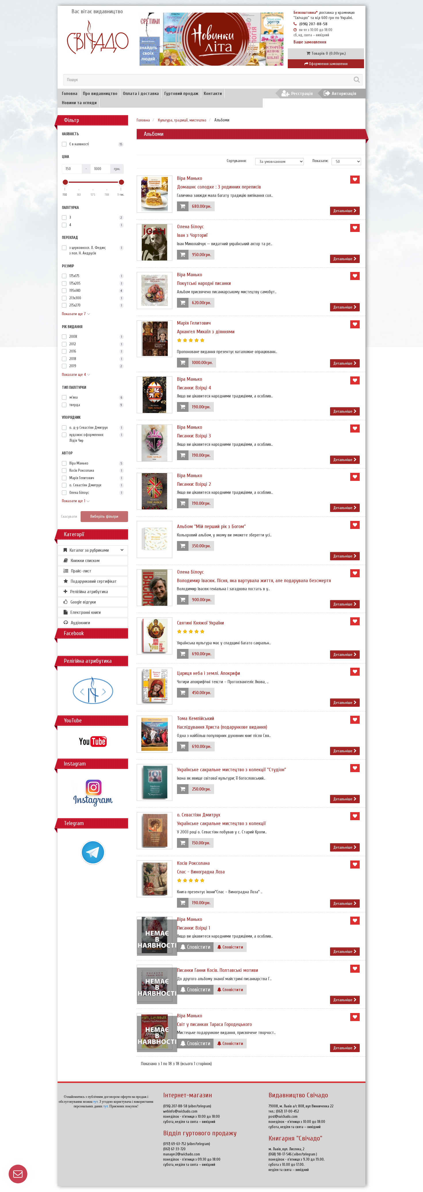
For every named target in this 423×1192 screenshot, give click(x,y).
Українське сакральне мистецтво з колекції (221, 823)
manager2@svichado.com (181, 1154)
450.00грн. (201, 692)
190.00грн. (201, 407)
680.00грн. (201, 206)
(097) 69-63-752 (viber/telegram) (186, 1144)
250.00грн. (201, 789)
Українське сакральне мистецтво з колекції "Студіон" (231, 770)
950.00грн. (201, 254)
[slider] (65, 182)
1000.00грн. (202, 362)
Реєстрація (302, 93)
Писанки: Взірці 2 (194, 484)
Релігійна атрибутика (89, 591)
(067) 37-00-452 (287, 1111)
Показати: (318, 160)
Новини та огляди (79, 102)
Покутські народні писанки (204, 283)
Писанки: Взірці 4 (194, 388)
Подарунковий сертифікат (94, 581)
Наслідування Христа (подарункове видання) (222, 727)
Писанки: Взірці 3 (194, 436)
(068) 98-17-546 (280, 1154)
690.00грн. (201, 654)
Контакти (213, 93)
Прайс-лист (81, 571)
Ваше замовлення (310, 42)
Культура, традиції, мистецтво (182, 120)
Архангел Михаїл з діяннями (206, 332)
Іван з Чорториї (192, 235)
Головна (69, 93)
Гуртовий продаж (181, 93)
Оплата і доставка (141, 93)
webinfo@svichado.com (180, 1111)
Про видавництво (100, 93)
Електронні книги (85, 612)
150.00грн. (201, 843)
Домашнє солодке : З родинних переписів (219, 187)
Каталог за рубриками (89, 550)
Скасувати (69, 516)
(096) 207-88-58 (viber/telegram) (187, 1106)
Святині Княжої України (200, 623)
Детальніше (343, 210)
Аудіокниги (80, 622)
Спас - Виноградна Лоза (201, 872)
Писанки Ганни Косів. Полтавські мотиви (217, 970)
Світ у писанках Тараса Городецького (214, 1024)
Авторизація (344, 93)
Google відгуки (83, 602)
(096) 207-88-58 (313, 24)
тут (95, 1102)
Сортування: (237, 160)
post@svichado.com (283, 1116)
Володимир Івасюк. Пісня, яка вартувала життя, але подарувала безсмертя (254, 581)
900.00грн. (201, 599)
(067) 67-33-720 (174, 1149)
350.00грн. (201, 546)
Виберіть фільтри (104, 516)
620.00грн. (201, 302)
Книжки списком (85, 560)
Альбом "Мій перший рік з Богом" (211, 526)
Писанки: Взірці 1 (193, 928)
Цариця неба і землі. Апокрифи (208, 673)
